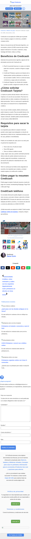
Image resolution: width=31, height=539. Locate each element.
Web (2, 439)
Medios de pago (11, 30)
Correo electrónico (6, 432)
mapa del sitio (9, 478)
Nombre (3, 425)
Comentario (4, 404)
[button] (3, 267)
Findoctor (3, 30)
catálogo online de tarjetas (9, 212)
